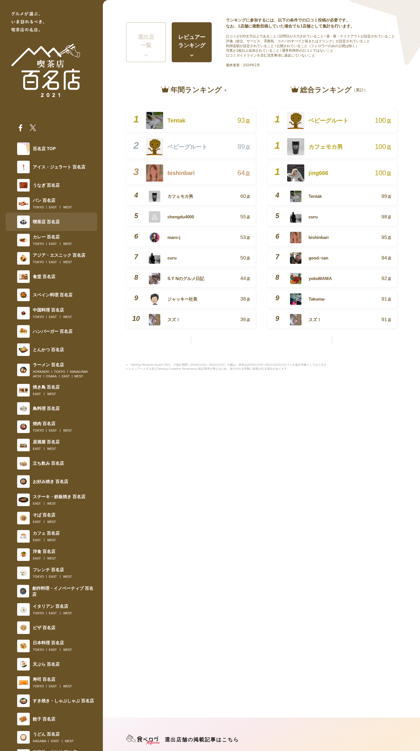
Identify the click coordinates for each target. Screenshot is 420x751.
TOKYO (38, 207)
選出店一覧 (146, 41)
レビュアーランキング (191, 41)
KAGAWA (39, 741)
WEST (67, 207)
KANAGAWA (79, 371)
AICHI (37, 376)
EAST (53, 207)
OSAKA (51, 376)
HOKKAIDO (41, 371)
